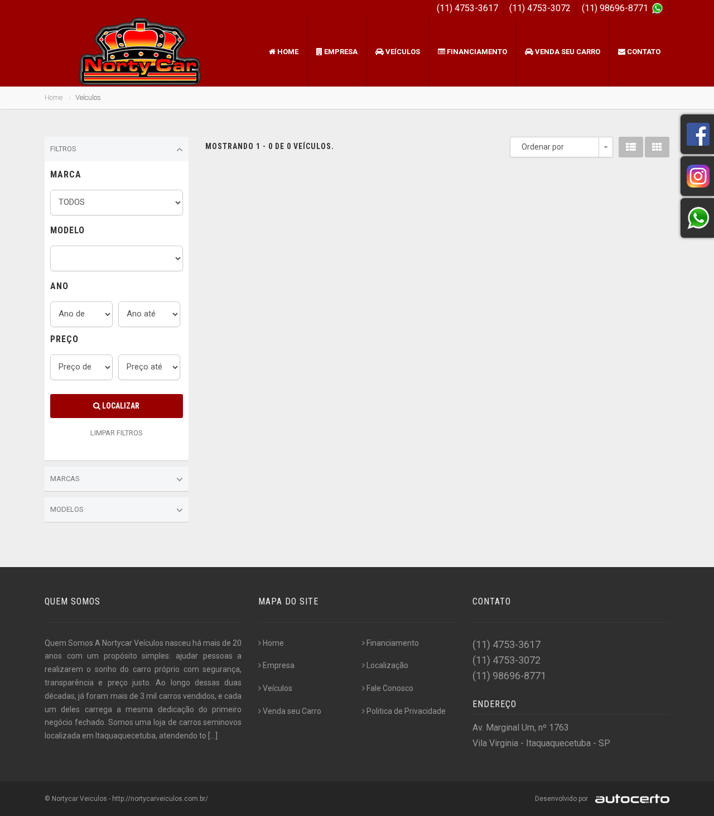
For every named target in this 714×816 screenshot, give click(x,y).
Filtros (63, 149)
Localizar (119, 405)
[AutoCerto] (629, 799)
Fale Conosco (389, 688)
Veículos (402, 51)
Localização (387, 665)
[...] (213, 735)
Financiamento (476, 51)
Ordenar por (543, 146)
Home (287, 51)
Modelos (67, 509)
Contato (642, 51)
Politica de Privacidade (406, 711)
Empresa (340, 51)
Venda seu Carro (566, 51)
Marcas (65, 478)
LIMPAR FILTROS (116, 433)
